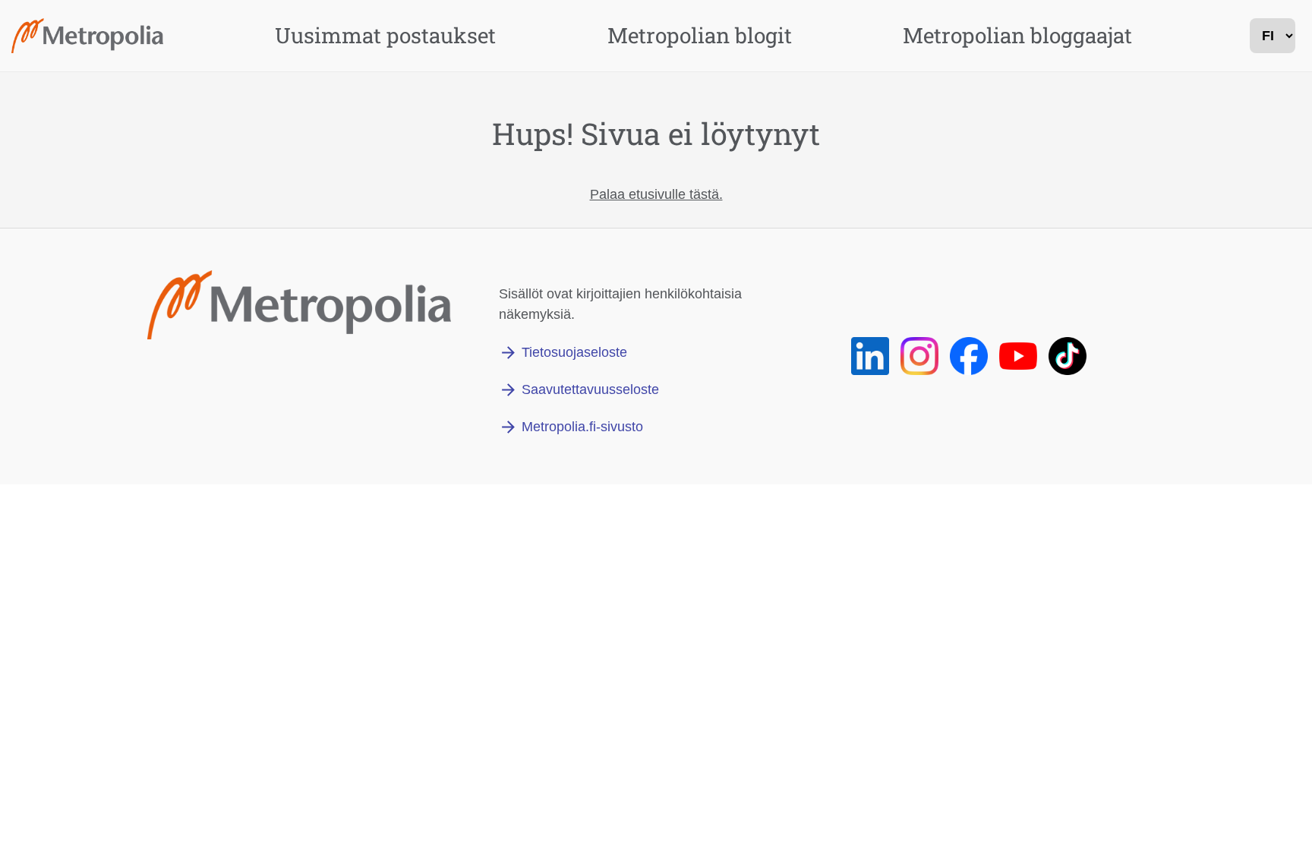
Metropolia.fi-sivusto (582, 426)
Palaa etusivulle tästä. (656, 194)
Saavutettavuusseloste (590, 389)
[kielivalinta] (1272, 35)
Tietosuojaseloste (574, 352)
